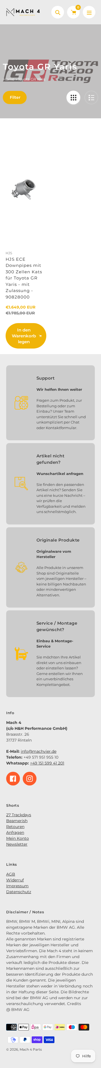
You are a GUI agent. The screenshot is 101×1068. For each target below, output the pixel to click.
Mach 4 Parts (31, 1049)
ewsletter (18, 844)
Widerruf (15, 880)
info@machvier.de (38, 751)
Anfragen (15, 832)
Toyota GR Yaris (31, 79)
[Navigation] (89, 12)
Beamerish (16, 820)
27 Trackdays (18, 814)
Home (8, 79)
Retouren (15, 826)
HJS (9, 253)
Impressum (17, 885)
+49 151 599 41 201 (47, 763)
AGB (10, 874)
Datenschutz (18, 891)
